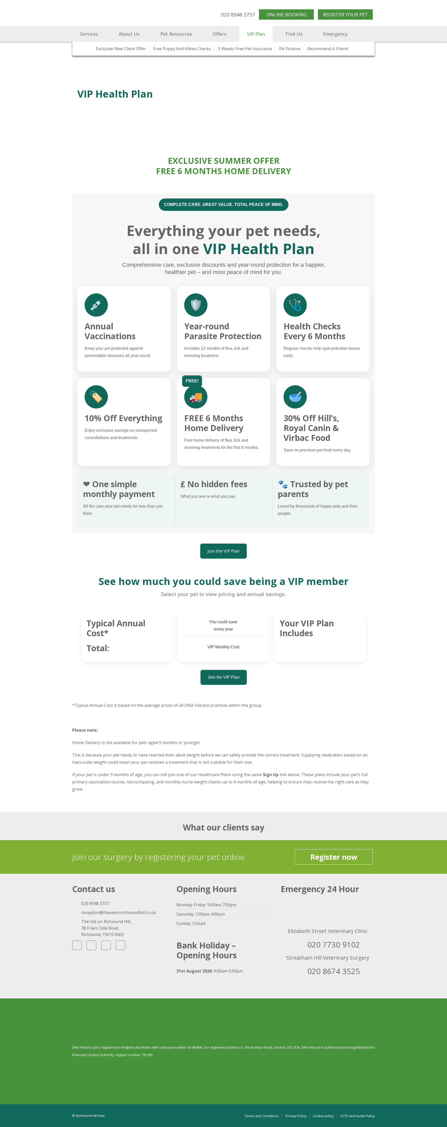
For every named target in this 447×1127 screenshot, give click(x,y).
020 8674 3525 (333, 971)
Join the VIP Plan (223, 551)
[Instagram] (106, 945)
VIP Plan (256, 34)
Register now (333, 857)
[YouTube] (91, 945)
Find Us (294, 34)
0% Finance (289, 48)
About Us (129, 34)
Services (89, 34)
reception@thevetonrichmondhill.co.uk (118, 912)
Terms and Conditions (261, 1116)
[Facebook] (77, 945)
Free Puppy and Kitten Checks (182, 48)
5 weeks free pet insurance (245, 48)
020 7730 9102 (333, 944)
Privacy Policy (296, 1116)
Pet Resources (176, 34)
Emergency (335, 34)
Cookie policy (323, 1116)
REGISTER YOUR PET (345, 14)
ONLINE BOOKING (286, 14)
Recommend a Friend (327, 48)
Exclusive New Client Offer (121, 48)
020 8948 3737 (238, 14)
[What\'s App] (120, 945)
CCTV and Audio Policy (357, 1116)
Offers (219, 34)
